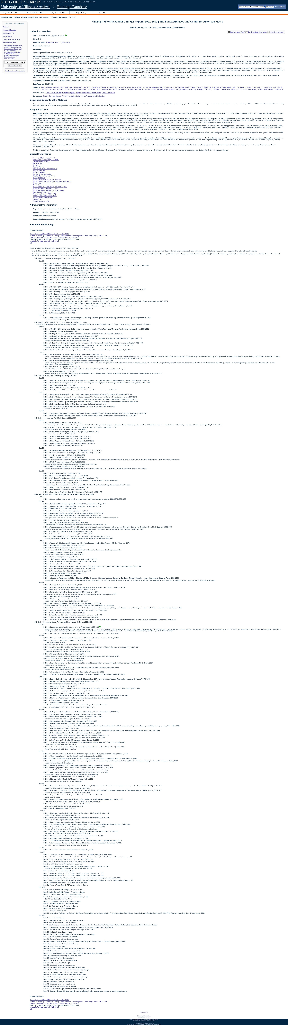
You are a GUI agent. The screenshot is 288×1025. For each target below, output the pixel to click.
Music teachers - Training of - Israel (125, 89)
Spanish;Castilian (99, 96)
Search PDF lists (280, 6)
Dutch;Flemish (86, 96)
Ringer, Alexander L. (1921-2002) (58, 42)
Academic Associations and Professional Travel (11, 56)
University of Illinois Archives (25, 6)
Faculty (120, 87)
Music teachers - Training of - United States (154, 89)
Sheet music (96, 93)
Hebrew (58, 96)
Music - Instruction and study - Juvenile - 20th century (52, 181)
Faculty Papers (128, 87)
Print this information (277, 32)
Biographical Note (8, 33)
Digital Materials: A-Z (58, 12)
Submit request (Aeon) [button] (237, 32)
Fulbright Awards (178, 87)
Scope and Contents (9, 30)
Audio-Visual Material (53, 93)
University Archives (6, 17)
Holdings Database (72, 6)
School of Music (45, 17)
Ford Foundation (166, 87)
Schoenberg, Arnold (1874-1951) (224, 89)
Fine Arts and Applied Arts (30, 17)
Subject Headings (81, 12)
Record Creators (104, 12)
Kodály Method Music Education (13, 45)
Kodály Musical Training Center (215, 87)
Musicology (74, 89)
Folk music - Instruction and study (147, 87)
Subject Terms (7, 36)
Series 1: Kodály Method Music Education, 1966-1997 (49, 234)
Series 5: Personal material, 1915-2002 (44, 241)
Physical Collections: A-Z (34, 12)
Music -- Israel (64, 89)
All (31, 243)
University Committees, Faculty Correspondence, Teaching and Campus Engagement (12, 49)
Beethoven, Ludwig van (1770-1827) (77, 87)
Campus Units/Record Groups (11, 12)
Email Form (147, 1017)
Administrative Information (11, 39)
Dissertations (112, 87)
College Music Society (98, 87)
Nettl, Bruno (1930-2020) (179, 89)
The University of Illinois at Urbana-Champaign (149, 1024)
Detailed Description (9, 43)
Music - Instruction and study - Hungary (254, 87)
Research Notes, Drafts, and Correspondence (12, 53)
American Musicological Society (52, 87)
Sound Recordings (108, 93)
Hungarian (71, 96)
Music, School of (233, 87)
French (64, 96)
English (45, 96)
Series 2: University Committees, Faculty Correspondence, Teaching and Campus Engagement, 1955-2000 (68, 236)
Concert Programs (68, 93)
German (52, 96)
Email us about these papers (15, 71)
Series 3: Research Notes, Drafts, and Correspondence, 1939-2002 (54, 237)
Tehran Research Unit (275, 89)
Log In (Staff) (144, 1012)
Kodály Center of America (194, 87)
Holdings (17, 17)
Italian (78, 96)
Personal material (9, 58)
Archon (142, 1023)
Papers (78, 93)
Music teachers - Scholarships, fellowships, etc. (95, 89)
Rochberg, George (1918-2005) (200, 89)
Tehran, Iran (262, 89)
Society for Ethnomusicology (247, 89)
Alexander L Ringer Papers (59, 17)
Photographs (86, 93)
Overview (6, 27)
